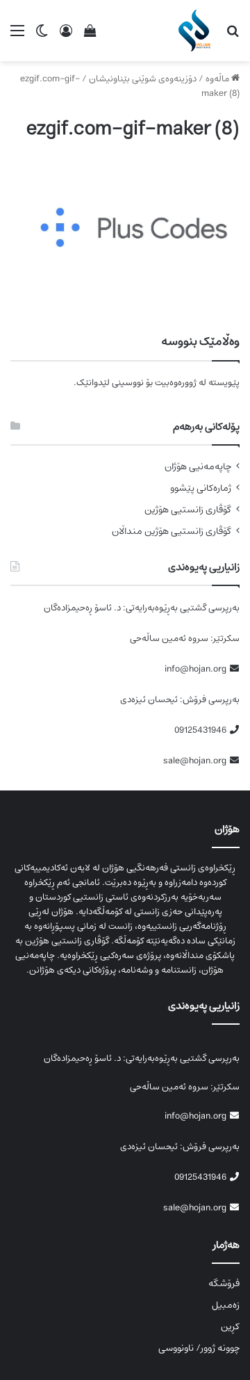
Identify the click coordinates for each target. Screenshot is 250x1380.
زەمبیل (226, 1305)
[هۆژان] (196, 30)
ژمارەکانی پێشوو (200, 488)
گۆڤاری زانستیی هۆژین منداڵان (171, 531)
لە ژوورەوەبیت (180, 383)
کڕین (230, 1326)
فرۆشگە (224, 1283)
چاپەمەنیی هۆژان (198, 467)
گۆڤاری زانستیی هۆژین (187, 510)
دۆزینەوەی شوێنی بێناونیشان (143, 79)
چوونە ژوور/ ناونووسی (199, 1348)
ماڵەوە (218, 79)
